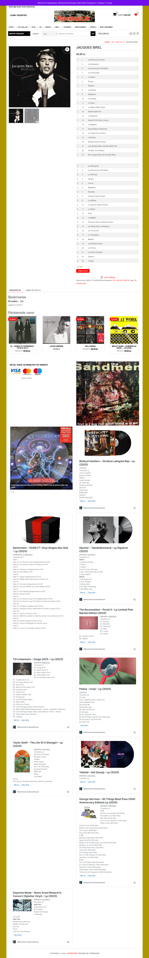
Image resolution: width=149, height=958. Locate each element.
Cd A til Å (120, 42)
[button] (67, 49)
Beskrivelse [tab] (15, 290)
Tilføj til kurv (83, 271)
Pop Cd (126, 280)
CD (40, 27)
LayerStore (72, 953)
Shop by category (16, 33)
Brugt (48, 27)
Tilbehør (67, 27)
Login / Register (18, 15)
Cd (135, 280)
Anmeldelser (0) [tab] (33, 290)
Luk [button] (110, 3)
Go (93, 33)
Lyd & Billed (23, 27)
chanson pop (81, 283)
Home (107, 42)
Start (11, 27)
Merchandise (80, 27)
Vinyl (57, 27)
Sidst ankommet (106, 27)
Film (33, 27)
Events (93, 27)
